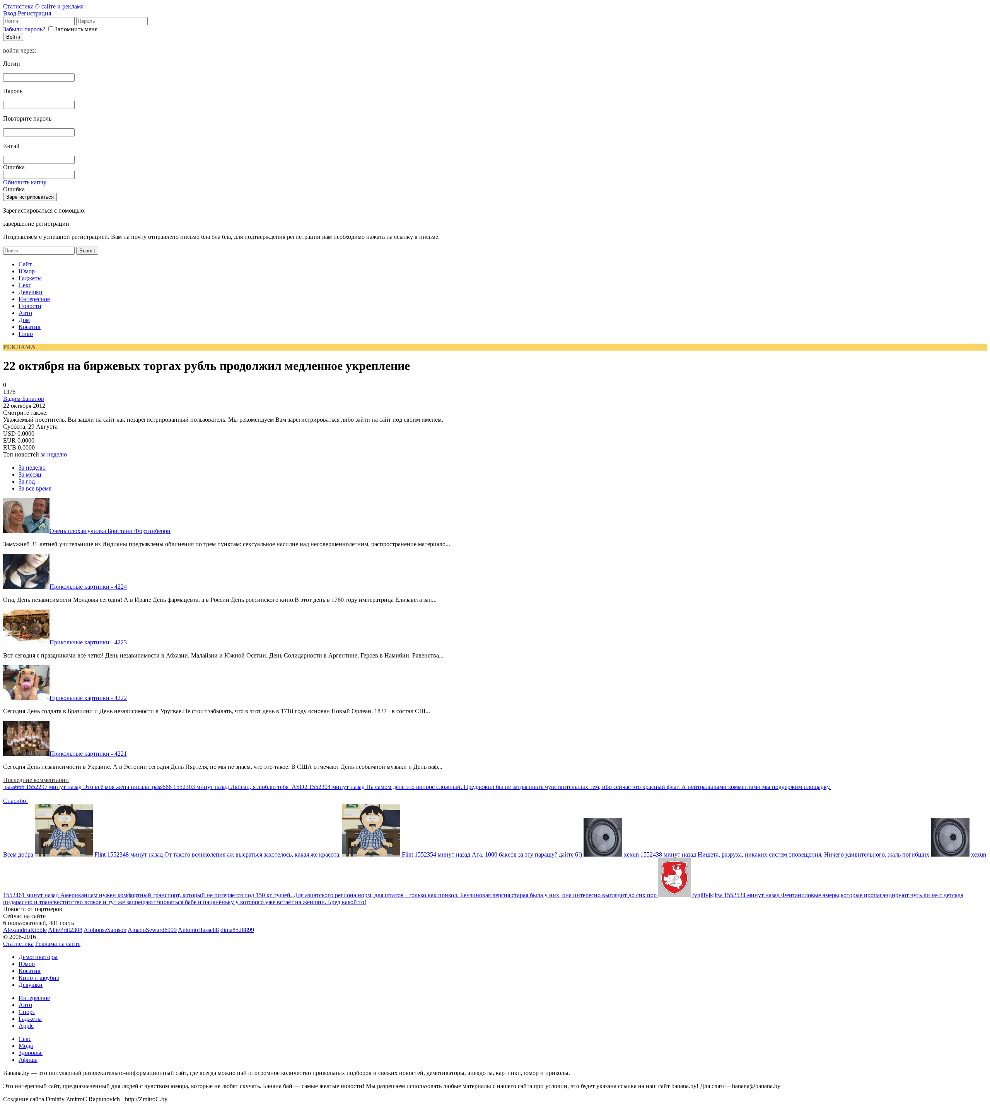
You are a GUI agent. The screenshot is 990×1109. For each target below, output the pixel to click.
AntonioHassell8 (198, 930)
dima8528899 (237, 930)
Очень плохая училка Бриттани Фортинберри (110, 531)
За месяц (30, 474)
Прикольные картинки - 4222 (88, 698)
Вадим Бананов (23, 398)
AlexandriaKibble (25, 930)
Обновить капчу (24, 182)
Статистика (18, 6)
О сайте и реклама (59, 6)
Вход (9, 13)
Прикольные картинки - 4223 (88, 642)
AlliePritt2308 (65, 930)
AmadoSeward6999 (152, 930)
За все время (35, 488)
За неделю (32, 467)
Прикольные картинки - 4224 (88, 586)
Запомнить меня (76, 29)
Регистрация (34, 13)
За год (27, 481)
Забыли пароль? (24, 29)
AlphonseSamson (105, 930)
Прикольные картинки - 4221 (88, 753)
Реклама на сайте (57, 943)
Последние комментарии (36, 780)
